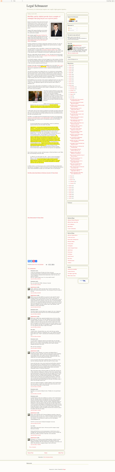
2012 (70, 189)
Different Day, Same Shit (73, 222)
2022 (70, 72)
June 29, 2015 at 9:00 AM (36, 314)
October (72, 90)
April (71, 177)
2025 (70, 67)
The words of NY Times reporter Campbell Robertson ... (76, 100)
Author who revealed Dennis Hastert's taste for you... (76, 164)
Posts (70, 28)
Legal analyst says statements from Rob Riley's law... (76, 120)
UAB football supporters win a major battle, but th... (76, 161)
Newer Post (30, 452)
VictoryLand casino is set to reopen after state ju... (75, 109)
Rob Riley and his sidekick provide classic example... (77, 106)
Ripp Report (70, 226)
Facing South (70, 243)
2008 (70, 196)
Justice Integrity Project (72, 247)
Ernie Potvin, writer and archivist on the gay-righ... (76, 112)
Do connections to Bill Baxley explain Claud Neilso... (76, 138)
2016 (70, 83)
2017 (70, 81)
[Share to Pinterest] (53, 264)
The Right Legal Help (72, 273)
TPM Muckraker (71, 260)
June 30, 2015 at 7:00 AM (36, 444)
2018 (70, 79)
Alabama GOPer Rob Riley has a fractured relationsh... (77, 123)
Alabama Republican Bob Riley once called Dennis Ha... (76, 173)
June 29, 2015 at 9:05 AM (36, 327)
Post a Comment (32, 447)
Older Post (60, 452)
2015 (70, 85)
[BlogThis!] (50, 264)
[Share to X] (51, 264)
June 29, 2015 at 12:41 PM (36, 393)
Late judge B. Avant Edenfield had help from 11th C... (77, 144)
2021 (70, 74)
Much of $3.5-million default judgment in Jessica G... (76, 129)
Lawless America (71, 271)
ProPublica (70, 254)
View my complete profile (73, 53)
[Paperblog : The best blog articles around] (82, 281)
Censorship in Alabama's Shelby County (49, 49)
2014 (70, 185)
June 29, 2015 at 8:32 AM (36, 292)
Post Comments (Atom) (48, 457)
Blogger (64, 469)
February (72, 181)
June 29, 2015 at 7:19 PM (36, 410)
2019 (70, 78)
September (72, 92)
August (71, 94)
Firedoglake (70, 245)
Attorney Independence (72, 235)
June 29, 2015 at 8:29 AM (36, 284)
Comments (71, 30)
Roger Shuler (55, 172)
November (72, 88)
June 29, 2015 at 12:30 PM (36, 386)
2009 (70, 194)
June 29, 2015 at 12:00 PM (36, 348)
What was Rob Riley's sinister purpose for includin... (76, 132)
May (71, 175)
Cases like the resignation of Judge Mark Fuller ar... (76, 170)
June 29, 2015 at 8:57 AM (36, 307)
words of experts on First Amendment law (49, 55)
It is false (47, 54)
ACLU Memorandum (32, 217)
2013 (70, 187)
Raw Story (70, 258)
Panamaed (70, 252)
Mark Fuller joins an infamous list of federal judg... (77, 147)
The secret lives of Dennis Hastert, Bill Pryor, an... (75, 150)
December (72, 86)
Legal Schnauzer (37, 5)
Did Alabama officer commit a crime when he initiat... (76, 126)
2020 (70, 76)
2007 (70, 198)
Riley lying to (38, 35)
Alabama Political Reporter (73, 220)
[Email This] (48, 264)
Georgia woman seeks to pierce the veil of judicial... (76, 117)
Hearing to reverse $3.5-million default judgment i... (76, 135)
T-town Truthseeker (72, 228)
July (71, 96)
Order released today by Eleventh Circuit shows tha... (77, 167)
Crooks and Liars (71, 237)
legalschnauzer (34, 287)
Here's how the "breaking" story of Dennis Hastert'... (77, 156)
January (72, 183)
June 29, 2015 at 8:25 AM (36, 278)
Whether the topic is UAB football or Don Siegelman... (77, 141)
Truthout (69, 262)
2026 (70, 65)
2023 (70, 70)
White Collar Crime (72, 275)
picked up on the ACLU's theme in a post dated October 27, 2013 (40, 117)
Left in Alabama (71, 224)
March (71, 179)
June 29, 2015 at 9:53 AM (36, 336)
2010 (70, 192)
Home (45, 452)
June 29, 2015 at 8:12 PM (36, 423)
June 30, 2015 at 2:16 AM (36, 435)
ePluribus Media (71, 241)
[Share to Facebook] (52, 264)
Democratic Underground (73, 239)
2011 (70, 190)
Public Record (70, 256)
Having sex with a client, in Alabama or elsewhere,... (75, 153)
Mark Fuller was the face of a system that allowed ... (76, 158)
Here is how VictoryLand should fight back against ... (76, 103)
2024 (70, 69)
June (71, 97)
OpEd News (70, 250)
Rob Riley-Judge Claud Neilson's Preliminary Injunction (39, 172)
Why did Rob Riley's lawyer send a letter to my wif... (77, 114)
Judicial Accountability (72, 269)
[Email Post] (46, 264)
